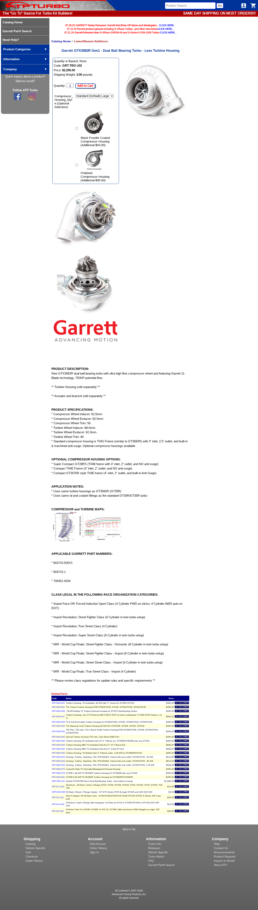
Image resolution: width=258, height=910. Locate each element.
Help (217, 843)
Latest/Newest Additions (91, 41)
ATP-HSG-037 (58, 716)
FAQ (151, 860)
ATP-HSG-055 (58, 726)
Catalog (30, 843)
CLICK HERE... (167, 25)
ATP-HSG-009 (58, 711)
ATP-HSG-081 (58, 777)
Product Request (224, 856)
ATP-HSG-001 (58, 703)
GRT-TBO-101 (58, 781)
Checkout (32, 856)
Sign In (94, 852)
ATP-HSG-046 (58, 741)
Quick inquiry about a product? (25, 76)
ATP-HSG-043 (58, 737)
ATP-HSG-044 (58, 745)
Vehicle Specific (35, 848)
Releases (154, 848)
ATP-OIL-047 (58, 811)
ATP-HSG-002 (58, 749)
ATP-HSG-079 (58, 773)
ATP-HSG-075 (58, 769)
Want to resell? (25, 81)
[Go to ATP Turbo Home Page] (31, 5)
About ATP (220, 865)
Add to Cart (85, 86)
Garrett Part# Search (161, 865)
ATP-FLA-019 (58, 804)
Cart (28, 852)
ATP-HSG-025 (58, 765)
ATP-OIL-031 (58, 797)
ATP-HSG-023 (58, 757)
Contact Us (221, 848)
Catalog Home (61, 41)
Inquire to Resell (224, 860)
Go (220, 5)
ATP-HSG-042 (58, 731)
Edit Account (98, 843)
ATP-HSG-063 (58, 753)
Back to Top (129, 829)
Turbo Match (156, 856)
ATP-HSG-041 (58, 707)
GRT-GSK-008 (58, 792)
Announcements (224, 852)
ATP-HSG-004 (58, 722)
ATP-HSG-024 (58, 761)
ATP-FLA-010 (58, 786)
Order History (34, 860)
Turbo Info (154, 843)
